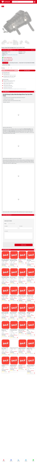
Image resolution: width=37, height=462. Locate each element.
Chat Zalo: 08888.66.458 (8, 59)
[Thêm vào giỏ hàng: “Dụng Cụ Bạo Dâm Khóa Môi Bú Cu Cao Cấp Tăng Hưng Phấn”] (25, 353)
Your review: (6, 231)
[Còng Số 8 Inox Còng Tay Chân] (6, 360)
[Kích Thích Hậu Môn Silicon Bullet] (6, 343)
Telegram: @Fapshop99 (8, 60)
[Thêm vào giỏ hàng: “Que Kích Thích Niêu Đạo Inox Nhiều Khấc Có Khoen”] (8, 319)
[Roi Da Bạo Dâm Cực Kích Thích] (22, 360)
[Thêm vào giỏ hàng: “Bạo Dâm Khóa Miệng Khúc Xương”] (34, 266)
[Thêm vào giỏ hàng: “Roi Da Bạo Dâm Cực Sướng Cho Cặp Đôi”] (8, 300)
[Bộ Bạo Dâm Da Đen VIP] (14, 343)
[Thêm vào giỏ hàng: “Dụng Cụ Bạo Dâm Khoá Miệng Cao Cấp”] (34, 353)
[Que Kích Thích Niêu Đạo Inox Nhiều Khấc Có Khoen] (6, 308)
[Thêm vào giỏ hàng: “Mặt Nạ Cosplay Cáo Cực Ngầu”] (34, 317)
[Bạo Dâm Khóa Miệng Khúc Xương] (31, 255)
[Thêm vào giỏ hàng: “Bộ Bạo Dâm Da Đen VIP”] (17, 353)
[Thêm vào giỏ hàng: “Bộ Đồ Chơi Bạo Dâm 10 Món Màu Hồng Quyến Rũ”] (25, 301)
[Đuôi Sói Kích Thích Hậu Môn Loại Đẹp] (31, 291)
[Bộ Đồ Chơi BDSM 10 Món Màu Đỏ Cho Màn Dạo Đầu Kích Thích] (14, 255)
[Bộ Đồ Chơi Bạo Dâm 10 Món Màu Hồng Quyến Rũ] (22, 291)
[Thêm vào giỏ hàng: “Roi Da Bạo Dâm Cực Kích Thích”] (25, 369)
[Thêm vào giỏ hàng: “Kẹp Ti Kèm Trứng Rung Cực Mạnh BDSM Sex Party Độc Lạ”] (8, 266)
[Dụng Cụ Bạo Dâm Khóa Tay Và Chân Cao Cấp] (31, 272)
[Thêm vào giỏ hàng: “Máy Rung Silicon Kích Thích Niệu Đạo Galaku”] (8, 284)
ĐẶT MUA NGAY (27, 70)
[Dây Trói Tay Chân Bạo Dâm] (31, 325)
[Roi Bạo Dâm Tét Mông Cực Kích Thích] (22, 272)
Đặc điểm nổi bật (6, 91)
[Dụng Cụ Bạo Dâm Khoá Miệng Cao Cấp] (31, 343)
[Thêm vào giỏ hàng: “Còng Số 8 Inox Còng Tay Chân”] (8, 371)
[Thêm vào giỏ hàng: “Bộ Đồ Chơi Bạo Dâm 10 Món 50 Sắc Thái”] (25, 333)
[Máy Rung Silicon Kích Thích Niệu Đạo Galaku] (6, 272)
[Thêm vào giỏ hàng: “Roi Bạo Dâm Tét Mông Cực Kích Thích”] (25, 283)
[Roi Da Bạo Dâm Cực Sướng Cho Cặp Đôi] (6, 291)
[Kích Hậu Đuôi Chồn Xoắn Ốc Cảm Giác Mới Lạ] (22, 308)
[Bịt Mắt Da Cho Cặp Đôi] (22, 255)
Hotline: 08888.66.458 (8, 57)
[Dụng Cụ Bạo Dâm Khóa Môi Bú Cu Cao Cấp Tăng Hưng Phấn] (22, 343)
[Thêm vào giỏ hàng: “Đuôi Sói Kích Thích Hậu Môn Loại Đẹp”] (34, 301)
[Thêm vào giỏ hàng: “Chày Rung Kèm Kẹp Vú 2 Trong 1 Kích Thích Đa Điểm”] (17, 337)
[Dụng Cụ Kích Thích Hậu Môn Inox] (6, 325)
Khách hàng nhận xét (7, 214)
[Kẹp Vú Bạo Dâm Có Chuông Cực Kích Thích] (14, 291)
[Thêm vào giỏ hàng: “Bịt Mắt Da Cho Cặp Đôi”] (25, 263)
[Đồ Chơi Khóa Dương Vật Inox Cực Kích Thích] (14, 308)
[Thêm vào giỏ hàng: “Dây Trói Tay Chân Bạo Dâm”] (34, 334)
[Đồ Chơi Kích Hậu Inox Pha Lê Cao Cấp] (14, 272)
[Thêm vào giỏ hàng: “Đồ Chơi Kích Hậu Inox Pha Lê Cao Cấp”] (17, 283)
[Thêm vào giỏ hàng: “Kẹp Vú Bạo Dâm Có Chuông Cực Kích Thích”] (17, 300)
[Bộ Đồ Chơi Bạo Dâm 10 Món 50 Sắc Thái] (22, 325)
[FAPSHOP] (6, 2)
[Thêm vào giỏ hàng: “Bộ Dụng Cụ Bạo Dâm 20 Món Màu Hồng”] (17, 370)
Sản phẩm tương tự (7, 249)
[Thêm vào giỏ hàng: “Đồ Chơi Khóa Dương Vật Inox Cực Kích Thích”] (17, 319)
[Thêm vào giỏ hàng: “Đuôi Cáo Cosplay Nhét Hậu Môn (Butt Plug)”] (34, 373)
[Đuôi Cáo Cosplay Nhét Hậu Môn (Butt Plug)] (31, 360)
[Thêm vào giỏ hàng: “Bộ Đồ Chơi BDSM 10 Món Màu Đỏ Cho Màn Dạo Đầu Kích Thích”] (17, 266)
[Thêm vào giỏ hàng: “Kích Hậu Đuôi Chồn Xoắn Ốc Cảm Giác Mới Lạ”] (25, 319)
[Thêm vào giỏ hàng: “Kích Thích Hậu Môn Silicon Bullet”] (8, 354)
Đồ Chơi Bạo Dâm (9, 54)
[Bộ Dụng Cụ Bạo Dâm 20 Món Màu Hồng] (14, 360)
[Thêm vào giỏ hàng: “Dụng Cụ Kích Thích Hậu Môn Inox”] (8, 336)
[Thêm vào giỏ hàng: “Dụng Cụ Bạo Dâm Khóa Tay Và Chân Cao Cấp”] (34, 282)
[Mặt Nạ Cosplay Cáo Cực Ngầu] (31, 308)
